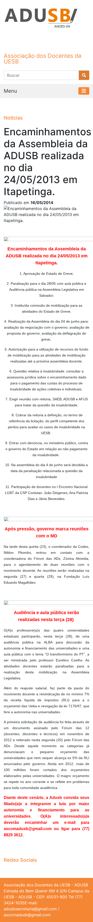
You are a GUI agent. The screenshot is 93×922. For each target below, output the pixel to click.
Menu (10, 91)
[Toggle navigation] (83, 91)
